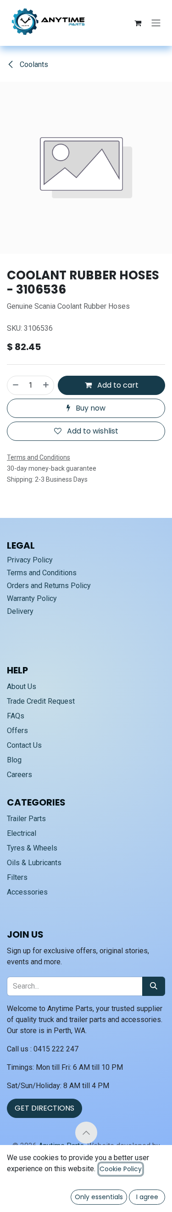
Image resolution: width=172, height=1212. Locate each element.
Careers (19, 774)
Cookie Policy (121, 1168)
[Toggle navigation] (156, 23)
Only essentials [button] (99, 1196)
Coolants (33, 64)
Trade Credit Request (41, 701)
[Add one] (46, 385)
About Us (21, 686)
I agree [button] (147, 1196)
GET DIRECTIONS (44, 1108)
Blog (14, 760)
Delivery (20, 611)
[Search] (153, 986)
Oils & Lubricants (34, 862)
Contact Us (24, 745)
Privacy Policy (30, 560)
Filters (17, 877)
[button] (86, 1133)
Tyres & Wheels (32, 848)
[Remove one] (15, 385)
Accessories (27, 892)
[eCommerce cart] (137, 23)
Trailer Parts (26, 818)
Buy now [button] (89, 408)
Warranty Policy (32, 598)
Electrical (21, 833)
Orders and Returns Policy (49, 585)
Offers (17, 730)
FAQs (15, 716)
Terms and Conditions (42, 572)
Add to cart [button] (117, 385)
